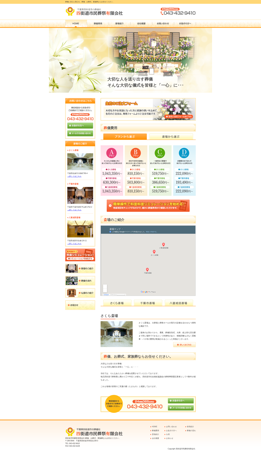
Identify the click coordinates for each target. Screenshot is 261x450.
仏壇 (168, 434)
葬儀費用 (98, 24)
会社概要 (141, 24)
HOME (76, 24)
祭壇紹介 (190, 427)
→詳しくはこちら (74, 176)
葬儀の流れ (191, 431)
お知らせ (169, 438)
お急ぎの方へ (185, 24)
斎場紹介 (120, 24)
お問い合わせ (163, 24)
